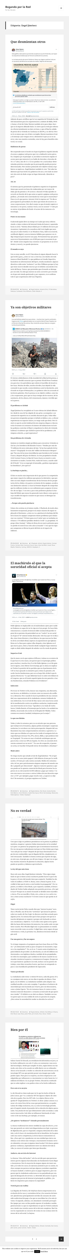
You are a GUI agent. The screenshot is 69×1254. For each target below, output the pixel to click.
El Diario (55, 1012)
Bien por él (19, 1030)
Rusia (44, 1014)
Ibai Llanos (54, 1226)
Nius (40, 1014)
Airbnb (40, 543)
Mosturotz (55, 793)
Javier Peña (28, 1014)
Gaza (35, 545)
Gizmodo (47, 1226)
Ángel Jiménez (35, 289)
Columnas (25, 289)
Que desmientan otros (28, 42)
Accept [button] (37, 1251)
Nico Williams (27, 291)
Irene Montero (23, 793)
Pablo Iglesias (15, 795)
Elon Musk (43, 791)
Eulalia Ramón (51, 791)
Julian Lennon (22, 1228)
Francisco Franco (29, 545)
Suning (24, 547)
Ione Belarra (14, 793)
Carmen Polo (19, 545)
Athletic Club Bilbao (46, 1012)
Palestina (18, 547)
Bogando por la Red (18, 7)
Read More (44, 1251)
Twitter (22, 795)
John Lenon (14, 1228)
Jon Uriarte (35, 1014)
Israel (49, 545)
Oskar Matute (36, 291)
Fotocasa (13, 291)
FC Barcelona (53, 289)
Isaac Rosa (21, 1014)
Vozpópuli (35, 547)
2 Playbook (34, 543)
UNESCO (29, 547)
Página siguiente (61, 1239)
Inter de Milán (42, 545)
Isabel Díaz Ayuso (33, 793)
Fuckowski (20, 291)
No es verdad (21, 811)
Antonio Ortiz (44, 289)
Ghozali (42, 1226)
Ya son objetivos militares (31, 307)
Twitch (29, 1228)
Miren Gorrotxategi (45, 793)
